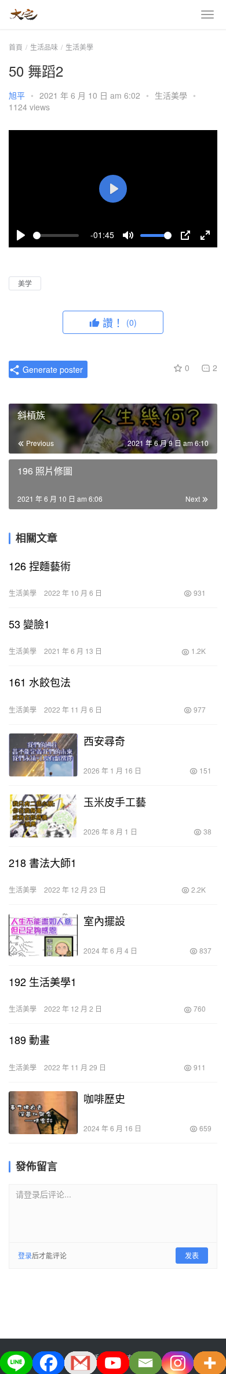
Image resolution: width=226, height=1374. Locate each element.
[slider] (56, 235)
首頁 (16, 47)
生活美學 (171, 95)
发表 (192, 1255)
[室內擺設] (43, 934)
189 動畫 (29, 1039)
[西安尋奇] (43, 754)
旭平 (17, 95)
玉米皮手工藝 (114, 801)
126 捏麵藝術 (40, 566)
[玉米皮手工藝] (43, 815)
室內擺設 (104, 920)
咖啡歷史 (104, 1098)
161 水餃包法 (40, 682)
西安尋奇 (104, 740)
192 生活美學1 (42, 981)
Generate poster (51, 369)
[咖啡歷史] (43, 1112)
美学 (25, 283)
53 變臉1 (29, 624)
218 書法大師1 (42, 862)
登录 (25, 1255)
